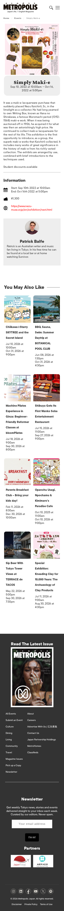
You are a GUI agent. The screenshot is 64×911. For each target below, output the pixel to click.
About (30, 714)
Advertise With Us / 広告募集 (42, 727)
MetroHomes (34, 746)
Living (9, 740)
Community (12, 746)
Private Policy (30, 904)
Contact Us (33, 733)
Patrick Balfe (32, 241)
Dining (9, 733)
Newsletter (11, 772)
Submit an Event (14, 720)
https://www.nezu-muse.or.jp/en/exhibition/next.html (31, 208)
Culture (10, 727)
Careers (31, 720)
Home (6, 18)
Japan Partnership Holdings (41, 740)
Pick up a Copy (13, 765)
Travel (9, 752)
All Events (11, 714)
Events (18, 18)
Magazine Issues (14, 759)
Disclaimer (17, 904)
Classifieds (32, 752)
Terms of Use (46, 904)
